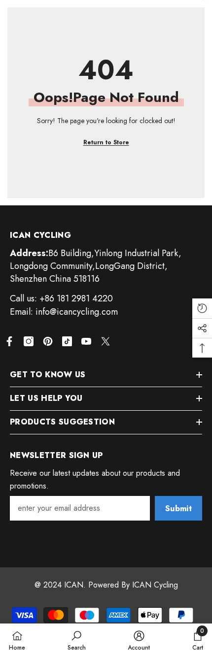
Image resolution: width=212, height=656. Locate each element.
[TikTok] (67, 341)
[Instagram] (29, 341)
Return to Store (106, 142)
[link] (77, 639)
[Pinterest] (48, 341)
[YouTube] (86, 341)
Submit (178, 508)
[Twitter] (105, 341)
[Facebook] (9, 341)
